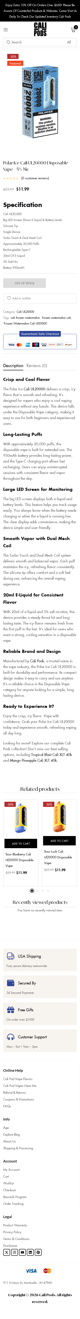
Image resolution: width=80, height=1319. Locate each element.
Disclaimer (10, 1245)
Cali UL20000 (25, 311)
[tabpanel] (20, 842)
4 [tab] (48, 891)
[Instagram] (14, 1252)
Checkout (9, 1190)
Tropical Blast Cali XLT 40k (51, 754)
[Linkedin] (30, 1252)
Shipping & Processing (18, 1148)
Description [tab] (13, 365)
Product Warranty (15, 1225)
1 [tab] (32, 891)
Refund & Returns (14, 1092)
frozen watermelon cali (56, 317)
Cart (6, 1176)
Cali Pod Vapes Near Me (19, 1085)
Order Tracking (13, 1203)
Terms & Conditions (16, 1238)
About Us (9, 1141)
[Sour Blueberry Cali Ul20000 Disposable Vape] (20, 818)
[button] (40, 334)
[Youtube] (22, 1252)
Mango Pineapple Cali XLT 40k (33, 760)
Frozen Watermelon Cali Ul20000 (25, 323)
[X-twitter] (6, 1252)
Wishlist (8, 1183)
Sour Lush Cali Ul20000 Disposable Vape (58, 857)
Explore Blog (11, 1134)
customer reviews (35, 178)
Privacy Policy (12, 1232)
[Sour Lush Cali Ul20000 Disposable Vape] (59, 817)
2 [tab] (37, 891)
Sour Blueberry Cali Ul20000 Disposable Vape (19, 860)
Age (6, 1127)
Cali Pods (37, 660)
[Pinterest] (38, 1252)
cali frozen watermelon (25, 317)
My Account (11, 1169)
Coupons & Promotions (18, 1099)
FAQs (7, 1106)
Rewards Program (15, 1196)
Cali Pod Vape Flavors (17, 1078)
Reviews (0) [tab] (36, 365)
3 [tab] (43, 891)
